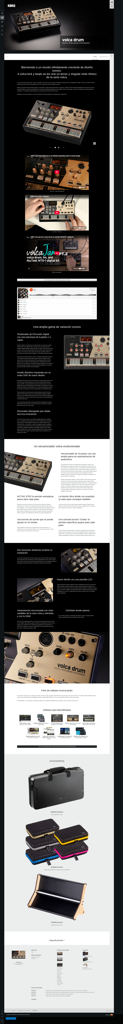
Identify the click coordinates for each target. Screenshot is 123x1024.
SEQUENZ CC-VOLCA (57, 867)
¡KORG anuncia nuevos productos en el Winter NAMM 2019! (58, 995)
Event (113, 82)
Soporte (2, 30)
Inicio (2, 13)
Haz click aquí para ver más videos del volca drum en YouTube (57, 279)
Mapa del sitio (109, 1010)
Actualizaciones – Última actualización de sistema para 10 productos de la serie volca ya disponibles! (67, 990)
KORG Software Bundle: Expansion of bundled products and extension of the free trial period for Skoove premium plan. (70, 992)
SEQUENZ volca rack (57, 922)
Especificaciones (104, 56)
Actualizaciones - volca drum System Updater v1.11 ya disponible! (59, 994)
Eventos (2, 26)
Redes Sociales (2, 1016)
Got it (11, 1018)
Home (95, 56)
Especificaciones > (57, 940)
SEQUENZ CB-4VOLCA (57, 812)
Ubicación (2, 1014)
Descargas (33, 958)
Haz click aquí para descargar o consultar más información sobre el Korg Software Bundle (57, 746)
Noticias (2, 1011)
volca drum (35, 1010)
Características (2, 22)
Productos (2, 18)
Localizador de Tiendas (2, 35)
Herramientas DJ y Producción (24, 1010)
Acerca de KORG (2, 1022)
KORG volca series (35, 956)
